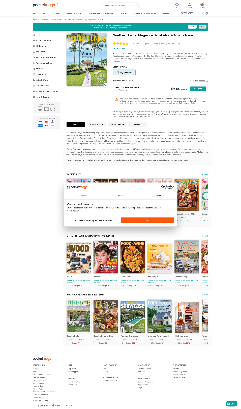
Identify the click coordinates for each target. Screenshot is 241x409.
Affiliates (141, 372)
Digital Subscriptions (40, 20)
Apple (105, 369)
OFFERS (56, 13)
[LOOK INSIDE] (87, 85)
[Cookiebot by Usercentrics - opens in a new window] (163, 187)
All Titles (36, 369)
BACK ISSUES (74, 174)
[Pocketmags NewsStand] (45, 5)
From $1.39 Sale (43, 40)
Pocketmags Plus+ (45, 63)
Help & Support (43, 97)
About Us (176, 369)
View (203, 220)
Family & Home (55, 20)
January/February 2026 (185, 214)
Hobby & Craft (75, 13)
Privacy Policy (38, 389)
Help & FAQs (72, 369)
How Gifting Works (75, 382)
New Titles (37, 372)
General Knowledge (145, 13)
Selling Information (145, 382)
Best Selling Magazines (42, 374)
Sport (166, 13)
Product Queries (144, 369)
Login (140, 388)
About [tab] (158, 196)
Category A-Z (42, 74)
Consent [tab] (83, 196)
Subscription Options (188, 103)
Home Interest (68, 20)
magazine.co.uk (179, 374)
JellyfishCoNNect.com (181, 377)
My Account (41, 52)
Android (106, 372)
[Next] (206, 196)
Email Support (73, 372)
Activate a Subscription (47, 91)
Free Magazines (39, 377)
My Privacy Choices (40, 400)
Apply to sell (143, 385)
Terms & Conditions (40, 395)
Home (39, 35)
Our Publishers (38, 383)
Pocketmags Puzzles (46, 57)
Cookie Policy (38, 398)
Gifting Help (72, 385)
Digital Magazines (110, 380)
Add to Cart (184, 220)
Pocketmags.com (180, 372)
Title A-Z (40, 69)
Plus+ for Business (40, 386)
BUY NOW (198, 89)
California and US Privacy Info (44, 392)
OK (147, 220)
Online (105, 374)
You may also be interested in (86, 294)
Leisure (124, 13)
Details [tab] (120, 196)
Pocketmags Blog (39, 380)
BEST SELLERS (39, 13)
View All (205, 174)
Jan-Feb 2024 (102, 20)
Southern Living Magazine (85, 20)
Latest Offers (42, 80)
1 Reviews (135, 44)
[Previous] (68, 258)
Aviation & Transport (101, 13)
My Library (41, 46)
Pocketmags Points (110, 377)
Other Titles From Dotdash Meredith (90, 235)
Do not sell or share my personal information (93, 220)
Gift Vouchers (42, 85)
